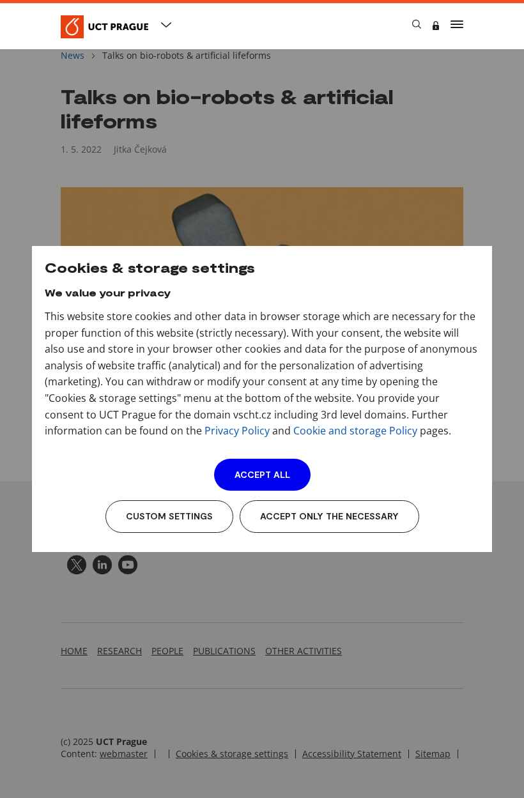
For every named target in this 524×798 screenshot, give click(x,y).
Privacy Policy (237, 431)
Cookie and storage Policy (355, 431)
